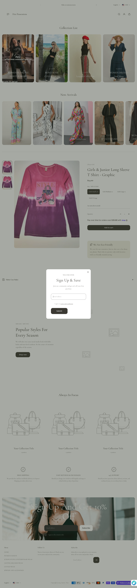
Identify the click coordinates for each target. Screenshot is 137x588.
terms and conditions (66, 304)
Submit (59, 311)
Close (77, 311)
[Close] (88, 272)
